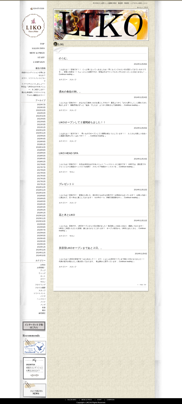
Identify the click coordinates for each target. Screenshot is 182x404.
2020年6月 (41, 136)
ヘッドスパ (41, 299)
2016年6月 (41, 199)
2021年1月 (41, 127)
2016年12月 (41, 187)
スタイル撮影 (40, 288)
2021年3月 (41, 124)
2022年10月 (41, 110)
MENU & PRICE (86, 399)
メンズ (43, 305)
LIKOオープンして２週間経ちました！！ (82, 122)
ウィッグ (42, 273)
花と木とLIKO (67, 214)
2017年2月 (41, 181)
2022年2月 (41, 113)
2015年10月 (41, 221)
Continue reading (67, 74)
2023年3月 (41, 107)
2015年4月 (41, 238)
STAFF (99, 399)
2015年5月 (41, 236)
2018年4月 (41, 159)
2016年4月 (41, 204)
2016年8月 (41, 196)
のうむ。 (64, 58)
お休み (43, 265)
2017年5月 (41, 173)
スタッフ (42, 290)
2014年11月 (41, 253)
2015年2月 (41, 244)
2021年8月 (41, 122)
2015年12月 (41, 216)
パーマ (43, 296)
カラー (43, 279)
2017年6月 (41, 170)
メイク (43, 302)
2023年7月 (41, 105)
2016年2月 (41, 210)
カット (43, 276)
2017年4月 (41, 176)
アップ (43, 270)
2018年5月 (41, 156)
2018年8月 (41, 150)
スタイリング (40, 285)
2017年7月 (41, 167)
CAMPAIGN (110, 399)
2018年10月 (41, 147)
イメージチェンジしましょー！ (34, 84)
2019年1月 (41, 144)
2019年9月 (41, 142)
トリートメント (40, 293)
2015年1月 (41, 247)
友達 (44, 308)
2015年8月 (41, 227)
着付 (44, 310)
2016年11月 (41, 190)
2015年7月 (41, 230)
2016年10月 (41, 193)
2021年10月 (41, 116)
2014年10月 (41, 255)
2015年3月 (41, 241)
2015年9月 (41, 224)
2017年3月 (41, 179)
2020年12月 (41, 130)
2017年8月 (41, 164)
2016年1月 (41, 213)
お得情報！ (41, 268)
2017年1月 (41, 184)
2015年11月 (41, 218)
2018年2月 (41, 162)
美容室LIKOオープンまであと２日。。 (81, 248)
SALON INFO (71, 399)
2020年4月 (41, 139)
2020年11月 (41, 133)
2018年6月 (41, 153)
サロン (43, 282)
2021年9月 (41, 119)
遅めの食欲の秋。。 (70, 91)
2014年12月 (41, 250)
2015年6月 (41, 233)
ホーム (139, 7)
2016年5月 (41, 201)
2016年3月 (41, 207)
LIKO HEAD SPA (68, 153)
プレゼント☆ (66, 184)
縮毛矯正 (42, 313)
